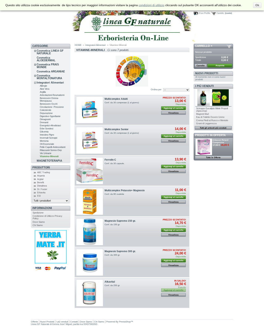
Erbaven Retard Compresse (220, 141)
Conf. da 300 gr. (112, 255)
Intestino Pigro (47, 134)
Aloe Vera (44, 89)
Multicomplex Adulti (116, 98)
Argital (40, 179)
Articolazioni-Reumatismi (52, 95)
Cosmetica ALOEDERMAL (46, 59)
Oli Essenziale (47, 144)
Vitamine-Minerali (49, 156)
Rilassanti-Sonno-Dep (51, 150)
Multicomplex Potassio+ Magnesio (125, 190)
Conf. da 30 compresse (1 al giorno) (122, 102)
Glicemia (44, 131)
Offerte (34, 321)
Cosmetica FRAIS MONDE (48, 66)
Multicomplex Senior (116, 129)
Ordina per (156, 89)
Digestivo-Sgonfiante (50, 116)
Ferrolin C (110, 159)
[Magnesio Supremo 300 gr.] (89, 262)
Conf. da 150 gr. (112, 224)
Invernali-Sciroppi (48, 138)
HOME (78, 45)
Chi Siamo (38, 225)
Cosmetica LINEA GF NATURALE (50, 52)
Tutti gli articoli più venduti (213, 128)
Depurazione (46, 113)
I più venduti (204, 86)
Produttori (41, 167)
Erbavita (41, 192)
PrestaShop (125, 321)
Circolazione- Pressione (52, 107)
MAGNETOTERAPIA (49, 160)
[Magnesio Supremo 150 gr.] (89, 231)
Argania (41, 175)
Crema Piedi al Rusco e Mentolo (212, 120)
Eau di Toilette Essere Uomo (210, 117)
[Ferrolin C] (89, 170)
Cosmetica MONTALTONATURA (49, 77)
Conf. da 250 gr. (112, 285)
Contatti (74, 321)
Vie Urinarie (45, 153)
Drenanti (44, 122)
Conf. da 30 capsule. (115, 163)
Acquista (220, 65)
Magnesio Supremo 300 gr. (120, 251)
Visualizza (173, 113)
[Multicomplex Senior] (89, 140)
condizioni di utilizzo (151, 5)
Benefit (40, 182)
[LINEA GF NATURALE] (113, 42)
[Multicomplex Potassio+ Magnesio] (89, 201)
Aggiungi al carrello (173, 108)
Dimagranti (45, 119)
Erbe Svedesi (46, 128)
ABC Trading (43, 172)
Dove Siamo (39, 222)
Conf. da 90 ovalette (114, 194)
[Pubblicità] (51, 263)
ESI (39, 196)
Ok (257, 5)
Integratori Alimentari (50, 82)
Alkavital (110, 281)
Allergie (43, 86)
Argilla (43, 92)
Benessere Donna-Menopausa (49, 99)
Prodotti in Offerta (210, 135)
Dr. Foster (42, 189)
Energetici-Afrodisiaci (50, 125)
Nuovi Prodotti (206, 73)
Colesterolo (45, 110)
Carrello (202, 46)
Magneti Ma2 (202, 114)
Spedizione (38, 212)
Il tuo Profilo (204, 13)
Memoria (44, 141)
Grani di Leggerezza (206, 123)
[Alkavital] (89, 292)
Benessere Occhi (48, 104)
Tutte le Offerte (213, 157)
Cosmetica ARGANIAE (51, 71)
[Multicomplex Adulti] (89, 109)
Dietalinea (42, 185)
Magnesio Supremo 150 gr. (120, 220)
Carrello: (220, 13)
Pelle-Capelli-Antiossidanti (52, 147)
